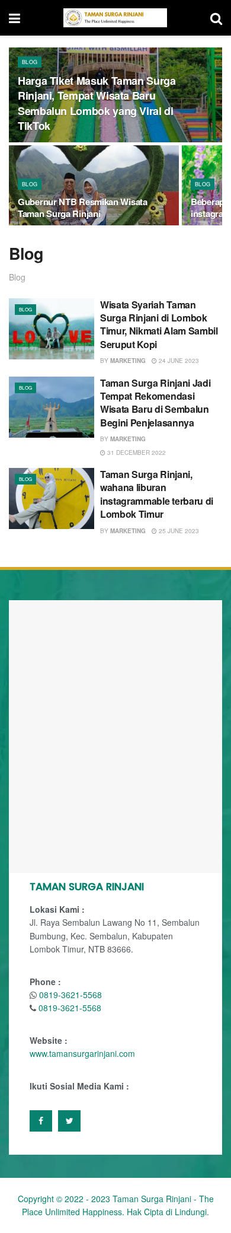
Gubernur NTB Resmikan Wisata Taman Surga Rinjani (82, 207)
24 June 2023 (178, 360)
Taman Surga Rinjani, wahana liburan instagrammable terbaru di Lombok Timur (156, 494)
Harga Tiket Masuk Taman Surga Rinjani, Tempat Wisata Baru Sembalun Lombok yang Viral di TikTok (97, 103)
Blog (29, 62)
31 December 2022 (135, 452)
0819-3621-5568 (70, 995)
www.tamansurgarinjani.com (82, 1053)
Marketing (128, 360)
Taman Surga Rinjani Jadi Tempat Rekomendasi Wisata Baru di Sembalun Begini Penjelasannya (155, 402)
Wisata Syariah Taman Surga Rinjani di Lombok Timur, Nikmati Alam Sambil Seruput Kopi (159, 324)
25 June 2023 (178, 531)
